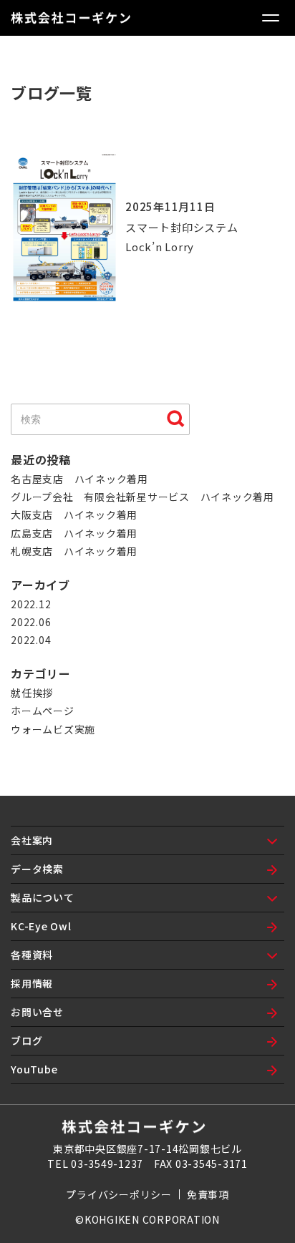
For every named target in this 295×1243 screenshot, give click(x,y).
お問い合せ (37, 1012)
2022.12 (31, 604)
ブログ (26, 1040)
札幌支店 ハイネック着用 (74, 551)
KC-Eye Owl (41, 926)
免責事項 (208, 1194)
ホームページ (42, 710)
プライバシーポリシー (119, 1194)
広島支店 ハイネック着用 (74, 533)
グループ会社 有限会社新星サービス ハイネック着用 (142, 496)
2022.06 (31, 622)
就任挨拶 (32, 693)
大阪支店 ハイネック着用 (74, 514)
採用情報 (32, 983)
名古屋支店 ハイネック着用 (79, 479)
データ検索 (37, 869)
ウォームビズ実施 (53, 729)
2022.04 (31, 640)
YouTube (34, 1069)
